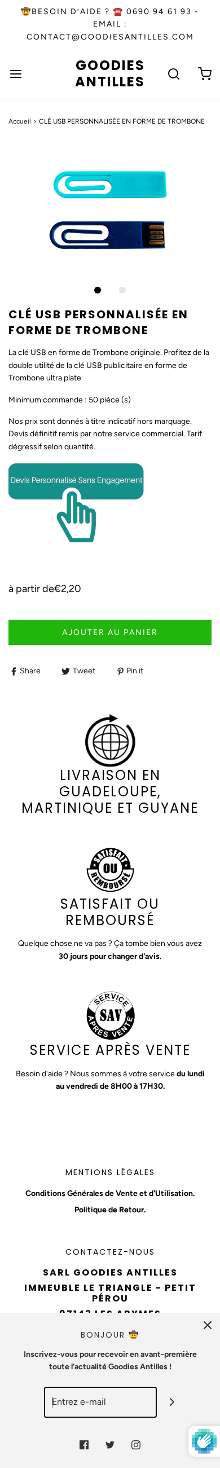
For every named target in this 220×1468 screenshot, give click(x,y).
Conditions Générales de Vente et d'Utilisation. (110, 1193)
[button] (110, 211)
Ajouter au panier (110, 632)
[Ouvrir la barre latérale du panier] (204, 73)
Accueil (19, 121)
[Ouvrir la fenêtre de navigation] (15, 73)
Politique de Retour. (110, 1210)
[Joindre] (172, 1402)
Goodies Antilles (110, 74)
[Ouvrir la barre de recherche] (173, 73)
